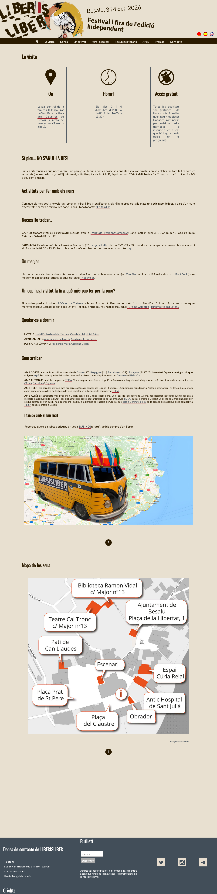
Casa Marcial (77, 334)
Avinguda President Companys (109, 232)
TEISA (68, 380)
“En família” (103, 207)
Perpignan (96, 372)
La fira (64, 41)
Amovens (122, 375)
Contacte (176, 41)
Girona (80, 372)
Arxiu (145, 41)
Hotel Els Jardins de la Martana (52, 334)
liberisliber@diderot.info (17, 876)
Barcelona (113, 372)
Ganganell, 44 (97, 245)
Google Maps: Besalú (179, 741)
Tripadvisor (87, 277)
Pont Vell (181, 274)
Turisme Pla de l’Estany (165, 306)
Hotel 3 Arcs (92, 334)
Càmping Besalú (80, 343)
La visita (49, 41)
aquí (130, 248)
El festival (80, 41)
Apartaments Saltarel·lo (57, 338)
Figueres (50, 383)
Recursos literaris (126, 41)
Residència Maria (60, 343)
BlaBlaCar (135, 375)
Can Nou (131, 274)
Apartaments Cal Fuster (84, 338)
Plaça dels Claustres (50, 115)
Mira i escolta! (100, 41)
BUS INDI (85, 426)
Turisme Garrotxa (138, 306)
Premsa (159, 41)
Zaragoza (134, 372)
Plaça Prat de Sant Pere (50, 111)
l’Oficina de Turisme (70, 303)
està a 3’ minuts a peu (134, 401)
